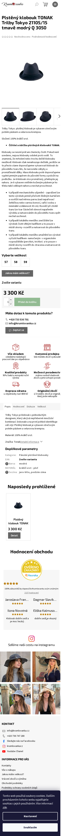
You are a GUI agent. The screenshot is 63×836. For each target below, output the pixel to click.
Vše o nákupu (9, 770)
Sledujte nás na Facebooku (21, 741)
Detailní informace (29, 442)
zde (5, 807)
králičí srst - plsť (28, 468)
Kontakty (6, 765)
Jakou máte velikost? (13, 774)
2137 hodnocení (31, 592)
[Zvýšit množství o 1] (10, 300)
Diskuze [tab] (31, 406)
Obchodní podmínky (12, 783)
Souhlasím (30, 827)
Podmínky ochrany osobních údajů (19, 788)
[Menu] (55, 4)
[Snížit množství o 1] (10, 304)
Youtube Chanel (15, 751)
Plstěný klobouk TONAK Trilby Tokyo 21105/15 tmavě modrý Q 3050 (18, 521)
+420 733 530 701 (19, 319)
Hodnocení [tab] (18, 406)
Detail (14, 535)
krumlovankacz (15, 746)
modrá (23, 463)
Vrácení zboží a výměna (14, 779)
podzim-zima (38, 472)
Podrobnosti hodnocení (44, 37)
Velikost (41, 406)
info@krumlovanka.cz (22, 323)
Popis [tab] (8, 406)
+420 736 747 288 (15, 736)
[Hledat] (36, 4)
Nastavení (30, 816)
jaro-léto (24, 472)
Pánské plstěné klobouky (33, 455)
